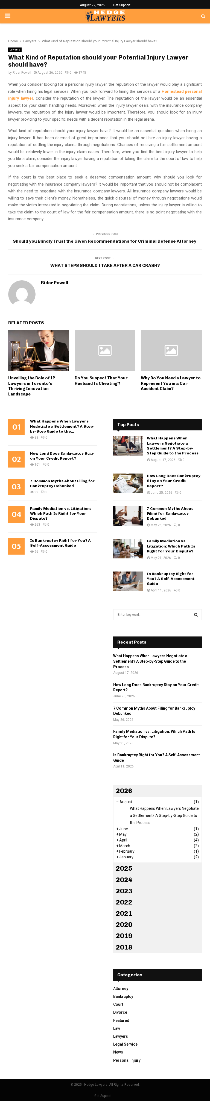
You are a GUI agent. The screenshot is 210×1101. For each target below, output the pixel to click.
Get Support (121, 5)
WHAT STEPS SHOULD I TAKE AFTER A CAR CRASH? (105, 265)
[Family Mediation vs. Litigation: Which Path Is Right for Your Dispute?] (128, 548)
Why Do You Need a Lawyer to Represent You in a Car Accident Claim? (171, 383)
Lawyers (15, 49)
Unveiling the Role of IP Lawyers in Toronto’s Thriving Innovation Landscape (31, 386)
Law (116, 1028)
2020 (124, 925)
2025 (124, 868)
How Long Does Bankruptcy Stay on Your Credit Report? (62, 456)
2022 (124, 902)
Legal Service (125, 1044)
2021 (124, 913)
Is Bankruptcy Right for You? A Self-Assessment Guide (60, 543)
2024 (124, 880)
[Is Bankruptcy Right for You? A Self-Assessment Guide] (128, 581)
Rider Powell (22, 73)
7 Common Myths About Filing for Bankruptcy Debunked (62, 483)
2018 (124, 947)
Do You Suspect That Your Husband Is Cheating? (101, 381)
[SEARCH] (196, 614)
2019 (124, 936)
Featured (121, 1020)
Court (118, 1004)
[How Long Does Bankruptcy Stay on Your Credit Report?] (128, 483)
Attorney (120, 988)
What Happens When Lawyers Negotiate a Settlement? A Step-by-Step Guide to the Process (173, 446)
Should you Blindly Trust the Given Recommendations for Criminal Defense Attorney (105, 241)
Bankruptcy (123, 996)
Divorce (120, 1012)
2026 (124, 791)
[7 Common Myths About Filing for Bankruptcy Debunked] (128, 516)
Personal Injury (127, 1060)
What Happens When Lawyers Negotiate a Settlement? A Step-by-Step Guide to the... (62, 426)
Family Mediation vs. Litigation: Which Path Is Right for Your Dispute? (60, 513)
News (118, 1052)
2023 (124, 891)
